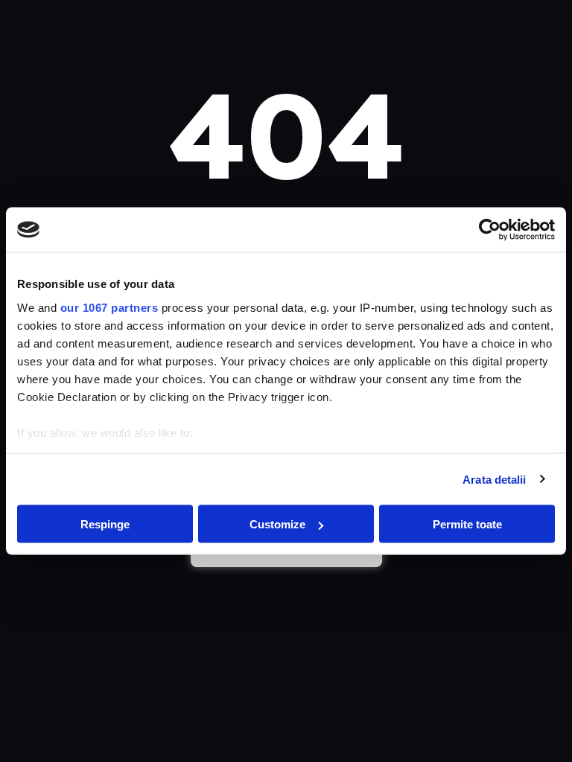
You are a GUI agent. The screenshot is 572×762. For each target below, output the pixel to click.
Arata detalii (494, 479)
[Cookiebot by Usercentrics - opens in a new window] (490, 230)
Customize (277, 524)
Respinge (105, 524)
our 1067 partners (109, 307)
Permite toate (467, 524)
